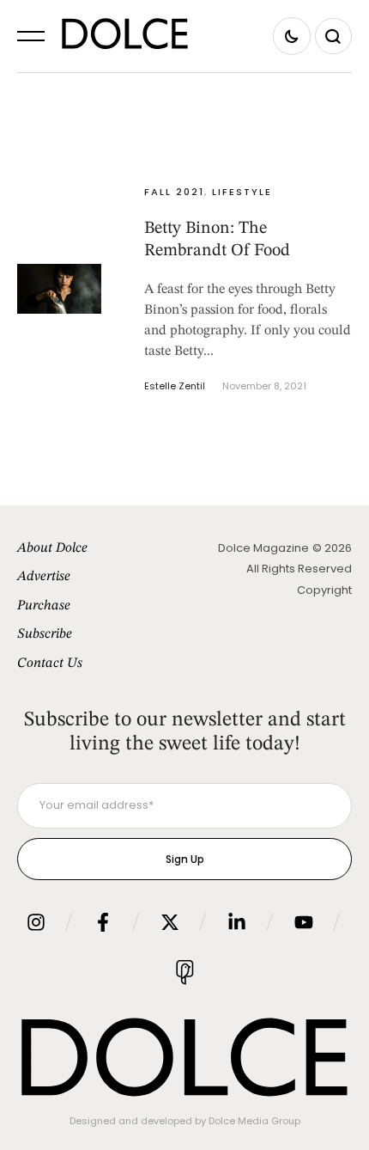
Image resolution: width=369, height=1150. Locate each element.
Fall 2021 (174, 192)
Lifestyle (242, 192)
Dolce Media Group (254, 1121)
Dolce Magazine (263, 548)
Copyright (324, 590)
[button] (31, 36)
